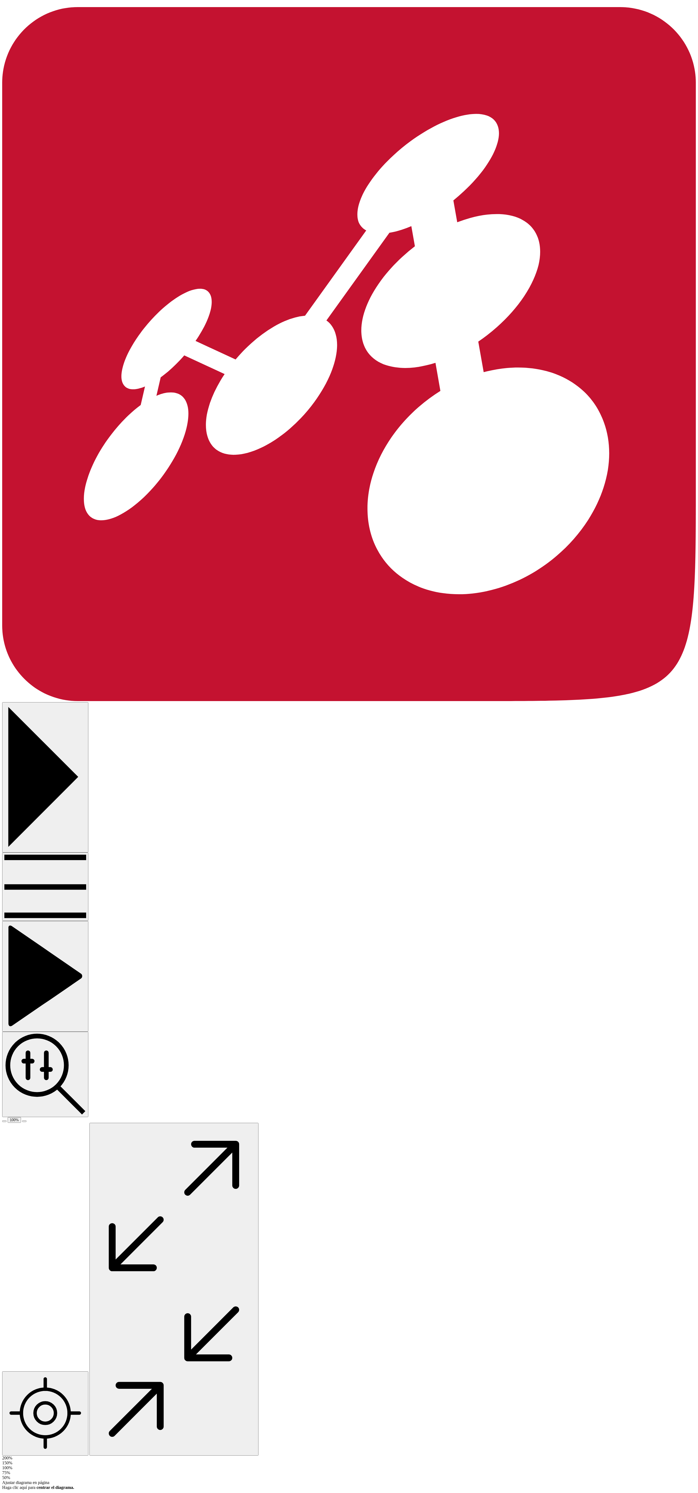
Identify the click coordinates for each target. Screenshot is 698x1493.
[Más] (45, 886)
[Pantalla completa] (173, 1289)
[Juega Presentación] (45, 976)
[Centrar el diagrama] (45, 1413)
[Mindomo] (349, 699)
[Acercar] (24, 1121)
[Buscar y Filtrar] (45, 1074)
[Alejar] (4, 1121)
